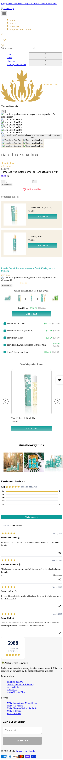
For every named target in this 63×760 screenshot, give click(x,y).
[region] (31, 401)
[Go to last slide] (5, 401)
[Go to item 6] (11, 146)
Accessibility (13, 687)
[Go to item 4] (11, 143)
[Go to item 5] (33, 143)
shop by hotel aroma (21, 29)
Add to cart (7, 185)
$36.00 (14, 421)
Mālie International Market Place (22, 703)
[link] (13, 462)
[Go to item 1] (31, 136)
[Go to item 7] (33, 146)
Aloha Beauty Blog (16, 692)
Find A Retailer (14, 713)
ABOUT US (14, 26)
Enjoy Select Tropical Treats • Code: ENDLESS (29, 3)
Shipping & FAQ (15, 682)
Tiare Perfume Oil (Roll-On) (40, 208)
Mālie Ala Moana (15, 705)
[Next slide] (57, 401)
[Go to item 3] (33, 140)
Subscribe (22, 740)
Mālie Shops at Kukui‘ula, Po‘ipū (22, 708)
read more (5, 275)
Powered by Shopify (25, 751)
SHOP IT (13, 462)
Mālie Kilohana (14, 711)
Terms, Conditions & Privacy (20, 684)
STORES (13, 22)
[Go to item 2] (11, 140)
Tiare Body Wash (35, 237)
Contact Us (12, 689)
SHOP (12, 19)
